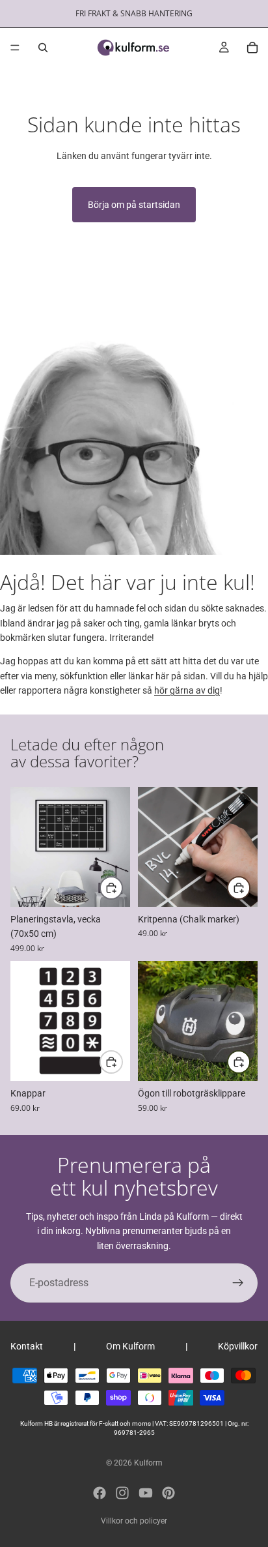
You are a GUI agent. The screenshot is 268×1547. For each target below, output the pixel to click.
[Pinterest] (168, 1493)
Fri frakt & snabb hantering (134, 13)
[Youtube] (146, 1493)
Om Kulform (130, 1346)
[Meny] (15, 48)
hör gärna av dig (187, 690)
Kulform (148, 1462)
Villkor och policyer (134, 1520)
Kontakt (26, 1346)
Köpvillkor (238, 1346)
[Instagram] (122, 1493)
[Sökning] (43, 47)
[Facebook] (99, 1493)
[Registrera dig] (238, 1283)
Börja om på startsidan (134, 204)
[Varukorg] (252, 47)
